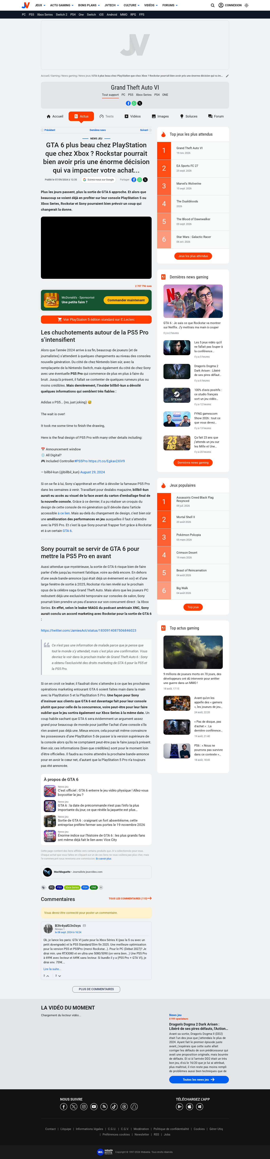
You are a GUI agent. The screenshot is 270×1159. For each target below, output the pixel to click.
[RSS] (104, 1106)
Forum (219, 116)
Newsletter (142, 1134)
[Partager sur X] (139, 103)
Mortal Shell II (186, 517)
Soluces (191, 116)
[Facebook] (63, 1106)
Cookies (199, 1129)
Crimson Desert (187, 552)
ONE (165, 95)
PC (24, 14)
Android (112, 14)
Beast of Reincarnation (192, 570)
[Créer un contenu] (227, 76)
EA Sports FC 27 (187, 166)
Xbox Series (45, 14)
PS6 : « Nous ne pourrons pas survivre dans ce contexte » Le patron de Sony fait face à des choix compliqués (208, 750)
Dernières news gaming (193, 462)
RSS (156, 1134)
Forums (168, 5)
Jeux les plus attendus (193, 256)
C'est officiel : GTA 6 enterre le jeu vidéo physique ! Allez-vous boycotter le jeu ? (103, 792)
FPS (141, 14)
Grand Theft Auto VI (135, 87)
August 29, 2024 (92, 472)
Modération (141, 1129)
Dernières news (98, 130)
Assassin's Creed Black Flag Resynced (195, 499)
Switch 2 (61, 14)
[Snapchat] (134, 1106)
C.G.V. (125, 1129)
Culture (130, 5)
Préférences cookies (116, 1134)
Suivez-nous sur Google (101, 179)
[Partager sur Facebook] (128, 103)
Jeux (38, 5)
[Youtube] (93, 1106)
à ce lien (64, 513)
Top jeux (193, 607)
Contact (50, 1129)
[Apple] (189, 1106)
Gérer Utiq (216, 1129)
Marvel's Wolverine (189, 183)
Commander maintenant (126, 300)
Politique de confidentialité (171, 1129)
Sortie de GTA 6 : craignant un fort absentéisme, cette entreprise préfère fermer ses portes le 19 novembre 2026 (101, 822)
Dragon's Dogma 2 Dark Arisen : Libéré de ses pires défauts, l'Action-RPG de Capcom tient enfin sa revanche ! (208, 370)
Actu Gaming (60, 5)
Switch (91, 14)
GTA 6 (67, 531)
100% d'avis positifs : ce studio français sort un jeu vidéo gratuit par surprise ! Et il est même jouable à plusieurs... (208, 394)
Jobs (167, 1134)
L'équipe (65, 1129)
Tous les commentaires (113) (128, 898)
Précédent (49, 130)
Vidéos (149, 5)
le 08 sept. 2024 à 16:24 (68, 932)
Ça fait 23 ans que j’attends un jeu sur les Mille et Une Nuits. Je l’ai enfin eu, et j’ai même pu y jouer (208, 442)
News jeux (84, 75)
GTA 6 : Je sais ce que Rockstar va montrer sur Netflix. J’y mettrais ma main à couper (192, 325)
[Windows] (199, 1106)
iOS (101, 14)
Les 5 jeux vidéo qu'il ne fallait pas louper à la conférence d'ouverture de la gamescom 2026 (208, 347)
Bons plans (87, 5)
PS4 (73, 14)
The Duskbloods (187, 201)
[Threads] (124, 1106)
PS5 (31, 14)
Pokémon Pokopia (189, 535)
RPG (133, 14)
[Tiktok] (114, 1106)
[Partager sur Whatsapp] (134, 103)
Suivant (144, 130)
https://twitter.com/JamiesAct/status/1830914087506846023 (88, 630)
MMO (123, 14)
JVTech (110, 5)
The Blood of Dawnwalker (193, 219)
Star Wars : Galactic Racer (194, 237)
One (81, 14)
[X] (73, 1106)
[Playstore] (179, 1106)
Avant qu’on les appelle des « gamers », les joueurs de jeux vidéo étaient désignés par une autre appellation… (208, 702)
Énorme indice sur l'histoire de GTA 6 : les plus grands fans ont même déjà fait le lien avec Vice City (101, 837)
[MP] (84, 925)
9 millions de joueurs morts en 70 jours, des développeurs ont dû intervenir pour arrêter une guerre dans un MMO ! (192, 678)
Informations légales (89, 1129)
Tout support (110, 95)
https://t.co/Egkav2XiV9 (107, 461)
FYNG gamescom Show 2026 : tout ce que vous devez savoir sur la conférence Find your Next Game (208, 418)
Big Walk (182, 588)
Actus (84, 116)
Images (163, 116)
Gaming (55, 75)
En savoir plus (103, 858)
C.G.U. (112, 1129)
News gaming (69, 75)
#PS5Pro (81, 461)
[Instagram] (83, 1106)
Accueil (45, 75)
